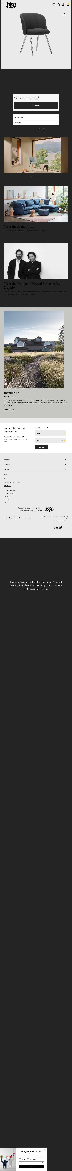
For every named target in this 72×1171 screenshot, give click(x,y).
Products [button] (7, 460)
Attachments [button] (17, 123)
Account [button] (6, 469)
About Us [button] (7, 464)
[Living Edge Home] (11, 5)
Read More (9, 235)
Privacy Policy (57, 520)
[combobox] (42, 427)
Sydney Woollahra (9, 493)
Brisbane (6, 499)
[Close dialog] (45, 1150)
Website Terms (64, 520)
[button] (18, 66)
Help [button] (5, 474)
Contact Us (7, 485)
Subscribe (31, 1166)
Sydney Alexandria (9, 490)
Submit (41, 447)
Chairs (14, 73)
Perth (5, 502)
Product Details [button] (18, 117)
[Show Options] (42, 1163)
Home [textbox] (37, 428)
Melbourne (7, 496)
